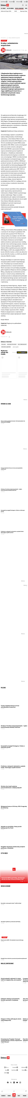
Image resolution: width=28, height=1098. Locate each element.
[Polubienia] (2, 1091)
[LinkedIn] (14, 1082)
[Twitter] (11, 1082)
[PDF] (9, 336)
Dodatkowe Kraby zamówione (15, 131)
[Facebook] (8, 1082)
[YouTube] (17, 1082)
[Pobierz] (26, 50)
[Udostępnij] (26, 1091)
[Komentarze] (14, 1091)
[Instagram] (20, 1082)
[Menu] (26, 5)
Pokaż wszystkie (16, 346)
